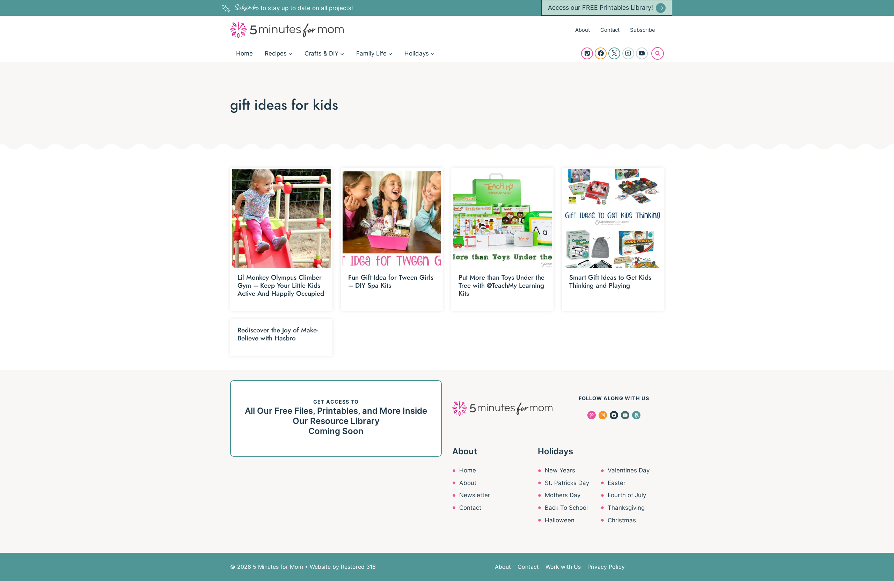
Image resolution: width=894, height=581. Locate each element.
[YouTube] (642, 53)
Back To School (566, 507)
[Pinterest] (587, 53)
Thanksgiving (626, 507)
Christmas (622, 520)
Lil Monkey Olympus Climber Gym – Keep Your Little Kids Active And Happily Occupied (280, 285)
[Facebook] (601, 53)
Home (244, 53)
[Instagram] (628, 53)
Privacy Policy (606, 566)
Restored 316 (358, 566)
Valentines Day (629, 470)
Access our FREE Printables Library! (600, 7)
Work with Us (563, 566)
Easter (616, 482)
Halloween (559, 520)
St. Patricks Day (567, 482)
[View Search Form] (657, 53)
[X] (614, 53)
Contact (610, 30)
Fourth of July (627, 495)
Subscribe (642, 30)
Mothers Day (562, 495)
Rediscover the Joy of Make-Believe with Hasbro (277, 334)
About (582, 30)
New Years (560, 470)
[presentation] (281, 218)
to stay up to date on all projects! (294, 8)
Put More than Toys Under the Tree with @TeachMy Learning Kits (501, 285)
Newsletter (474, 495)
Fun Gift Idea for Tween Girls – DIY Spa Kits (390, 281)
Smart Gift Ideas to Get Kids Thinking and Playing (610, 281)
